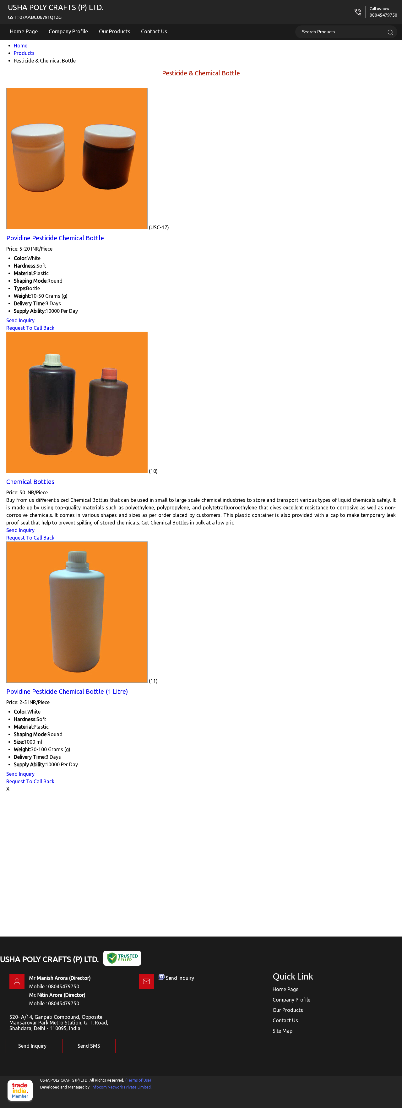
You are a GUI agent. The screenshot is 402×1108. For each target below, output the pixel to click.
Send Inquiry (20, 320)
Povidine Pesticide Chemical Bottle (55, 238)
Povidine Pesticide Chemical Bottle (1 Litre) (67, 691)
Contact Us (154, 31)
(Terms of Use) (138, 1080)
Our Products (114, 31)
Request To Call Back (30, 328)
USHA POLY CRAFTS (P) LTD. (55, 11)
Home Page (24, 31)
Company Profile (68, 31)
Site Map (282, 1031)
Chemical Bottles (30, 481)
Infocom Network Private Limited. (122, 1087)
